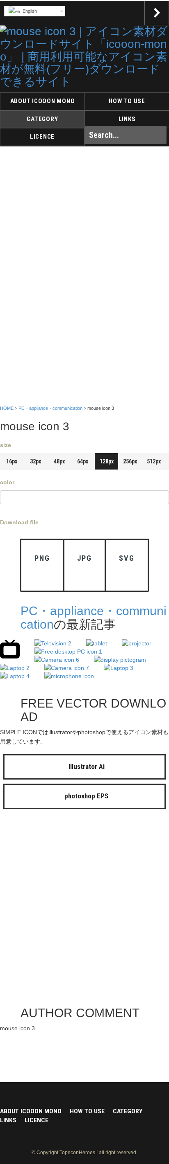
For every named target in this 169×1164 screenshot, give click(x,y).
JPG (84, 558)
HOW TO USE (127, 101)
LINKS (127, 119)
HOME (7, 408)
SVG (126, 558)
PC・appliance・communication (50, 408)
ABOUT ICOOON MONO (42, 101)
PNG (42, 558)
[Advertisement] (84, 909)
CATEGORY (42, 119)
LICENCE (42, 136)
